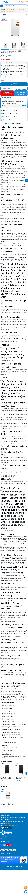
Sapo (17, 868)
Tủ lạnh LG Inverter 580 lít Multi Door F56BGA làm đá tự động (7, 778)
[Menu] (1, 6)
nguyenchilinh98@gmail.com (10, 825)
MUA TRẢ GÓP (21, 89)
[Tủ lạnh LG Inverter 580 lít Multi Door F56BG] (20, 769)
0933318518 (8, 823)
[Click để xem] (14, 27)
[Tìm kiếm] (5, 6)
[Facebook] (1, 845)
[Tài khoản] (23, 2)
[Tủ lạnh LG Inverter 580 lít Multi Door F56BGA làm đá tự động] (7, 769)
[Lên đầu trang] (26, 884)
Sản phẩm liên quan (5, 761)
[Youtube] (7, 845)
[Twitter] (4, 845)
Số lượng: (2, 80)
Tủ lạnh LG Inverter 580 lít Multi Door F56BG (21, 778)
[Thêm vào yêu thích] (26, 14)
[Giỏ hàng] (26, 2)
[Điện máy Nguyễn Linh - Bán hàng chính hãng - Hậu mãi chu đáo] (5, 2)
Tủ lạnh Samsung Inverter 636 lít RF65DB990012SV (7, 803)
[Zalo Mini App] (14, 860)
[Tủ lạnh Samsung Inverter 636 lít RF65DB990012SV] (7, 795)
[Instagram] (10, 845)
